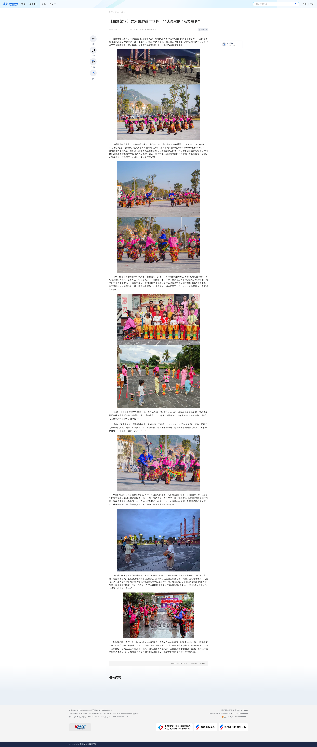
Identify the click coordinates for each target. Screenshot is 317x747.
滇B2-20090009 (241, 713)
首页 (23, 4)
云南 (117, 12)
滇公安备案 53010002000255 (236, 717)
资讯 (43, 4)
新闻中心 (33, 4)
